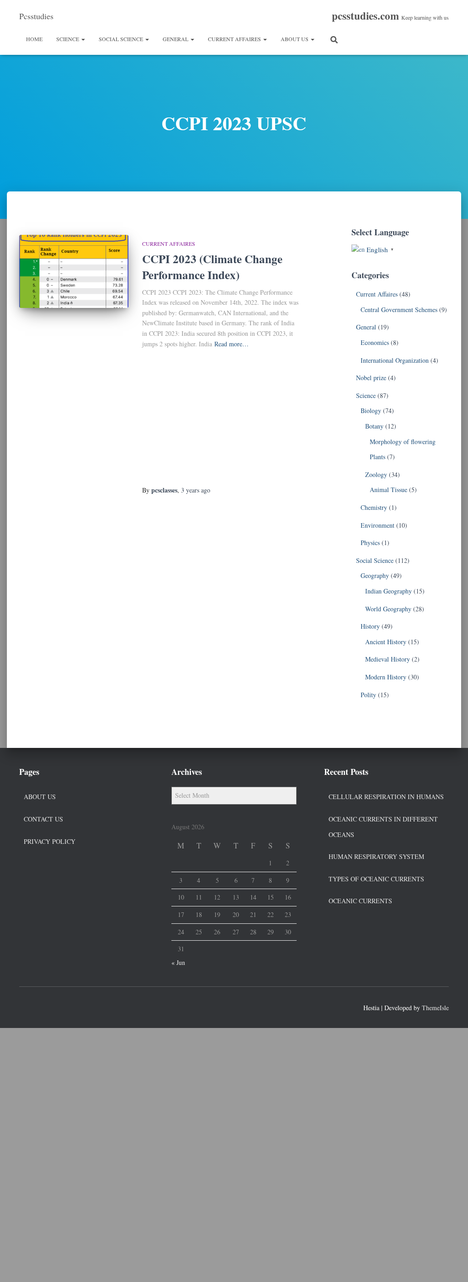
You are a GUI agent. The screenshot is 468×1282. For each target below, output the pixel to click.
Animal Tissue (388, 489)
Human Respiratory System (376, 856)
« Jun (178, 962)
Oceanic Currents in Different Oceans (383, 827)
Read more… (231, 343)
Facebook (26, 1006)
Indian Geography (388, 591)
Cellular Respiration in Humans (386, 796)
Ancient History (385, 641)
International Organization (395, 360)
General (176, 38)
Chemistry (374, 507)
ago (195, 490)
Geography (375, 575)
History (370, 626)
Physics (370, 542)
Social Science (121, 38)
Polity (368, 694)
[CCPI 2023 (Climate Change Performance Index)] (73, 271)
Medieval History (387, 659)
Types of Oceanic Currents (376, 878)
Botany (374, 426)
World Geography (388, 608)
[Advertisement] (222, 418)
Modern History (385, 677)
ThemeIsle (435, 1007)
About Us (295, 38)
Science (68, 38)
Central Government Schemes (399, 309)
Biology (371, 410)
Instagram (59, 1006)
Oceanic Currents (360, 900)
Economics (375, 342)
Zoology (376, 474)
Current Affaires (235, 38)
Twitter (43, 1006)
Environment (377, 525)
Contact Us (43, 819)
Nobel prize (371, 377)
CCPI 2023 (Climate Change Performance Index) (212, 266)
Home (34, 38)
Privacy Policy (49, 841)
